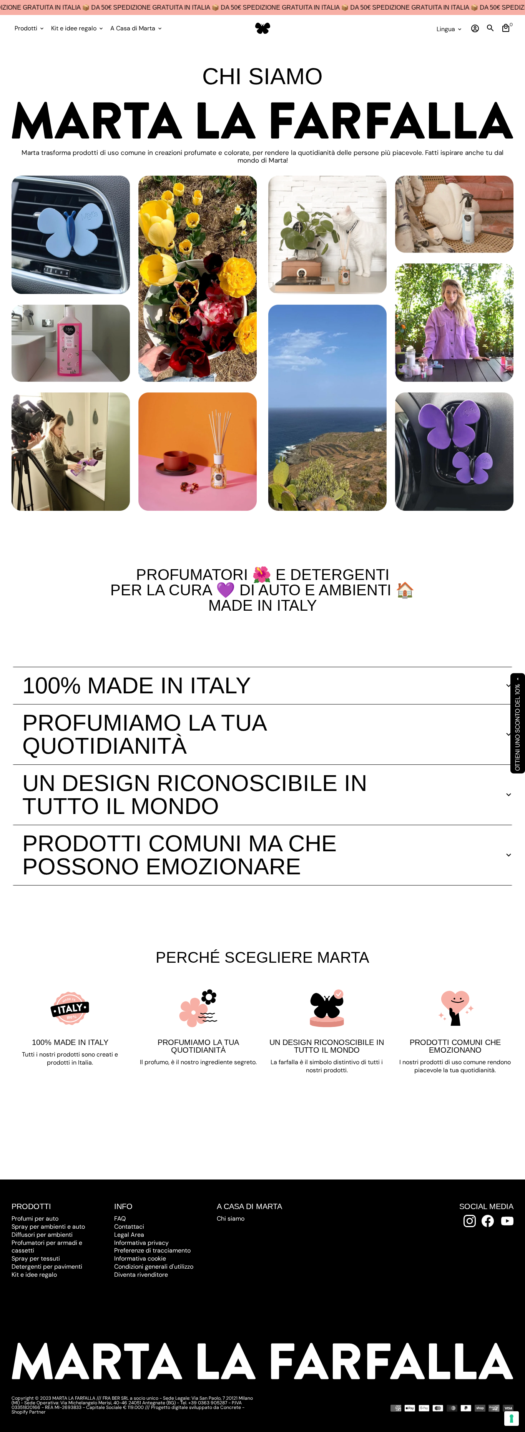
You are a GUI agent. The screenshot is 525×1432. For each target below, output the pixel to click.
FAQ (120, 1218)
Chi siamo (230, 1218)
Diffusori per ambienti (42, 1235)
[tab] (262, 685)
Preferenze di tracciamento (152, 1250)
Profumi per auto (35, 1218)
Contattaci (129, 1227)
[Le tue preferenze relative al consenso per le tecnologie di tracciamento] (511, 1418)
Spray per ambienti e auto (48, 1227)
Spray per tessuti (36, 1258)
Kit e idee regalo (77, 28)
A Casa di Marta (136, 28)
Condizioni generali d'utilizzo (153, 1267)
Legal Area (129, 1235)
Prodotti (30, 28)
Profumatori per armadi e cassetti (47, 1247)
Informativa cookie (140, 1258)
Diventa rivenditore (141, 1275)
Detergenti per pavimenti (47, 1267)
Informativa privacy (141, 1243)
